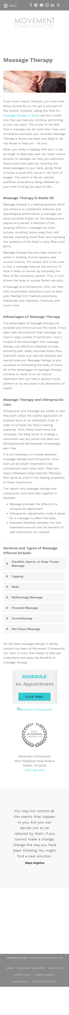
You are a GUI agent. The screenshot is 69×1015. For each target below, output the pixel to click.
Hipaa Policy (55, 968)
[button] (34, 563)
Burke (10, 968)
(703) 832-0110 (34, 770)
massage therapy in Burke (21, 115)
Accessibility (20, 981)
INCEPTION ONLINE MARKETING (45, 958)
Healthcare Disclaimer (31, 968)
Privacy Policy (22, 975)
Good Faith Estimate (44, 981)
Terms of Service (44, 975)
